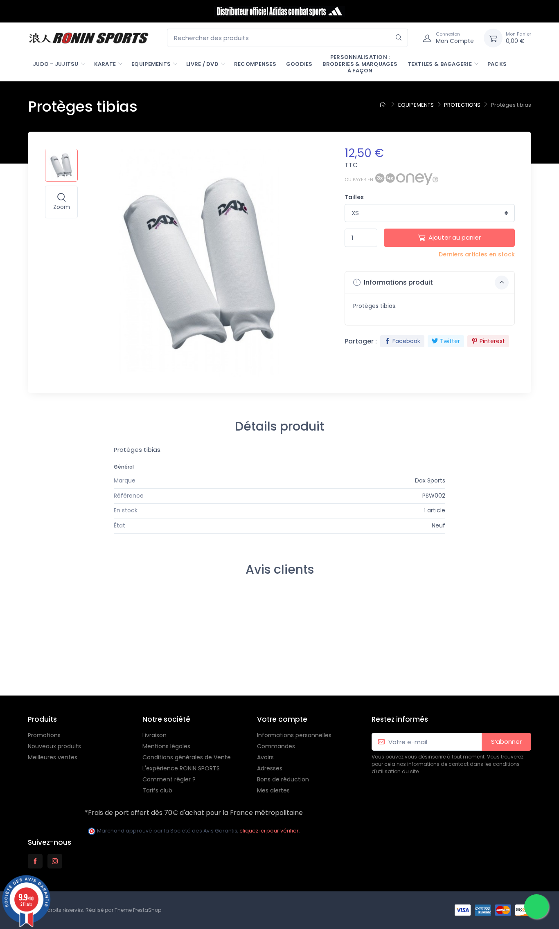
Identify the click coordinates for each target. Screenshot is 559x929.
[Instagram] (25, 671)
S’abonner (506, 741)
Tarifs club (157, 790)
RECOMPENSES (255, 64)
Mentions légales (166, 746)
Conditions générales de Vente (186, 757)
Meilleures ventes (52, 757)
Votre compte (282, 719)
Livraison (154, 735)
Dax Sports (430, 480)
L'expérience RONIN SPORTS (181, 768)
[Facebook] (7, 671)
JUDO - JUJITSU (56, 64)
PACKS (497, 64)
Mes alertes (273, 790)
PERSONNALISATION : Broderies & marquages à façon (359, 63)
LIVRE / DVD (202, 64)
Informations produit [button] (397, 282)
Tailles (354, 197)
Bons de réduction (283, 779)
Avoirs (265, 757)
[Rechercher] (399, 38)
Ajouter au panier (454, 237)
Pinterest (492, 341)
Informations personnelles (294, 735)
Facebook (406, 341)
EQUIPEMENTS (151, 64)
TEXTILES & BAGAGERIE (440, 64)
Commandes (276, 746)
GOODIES (299, 64)
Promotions (44, 735)
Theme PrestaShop (138, 910)
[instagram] (54, 861)
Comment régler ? (169, 779)
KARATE (105, 64)
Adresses (269, 768)
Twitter (450, 341)
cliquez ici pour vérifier (269, 830)
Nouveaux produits (54, 746)
